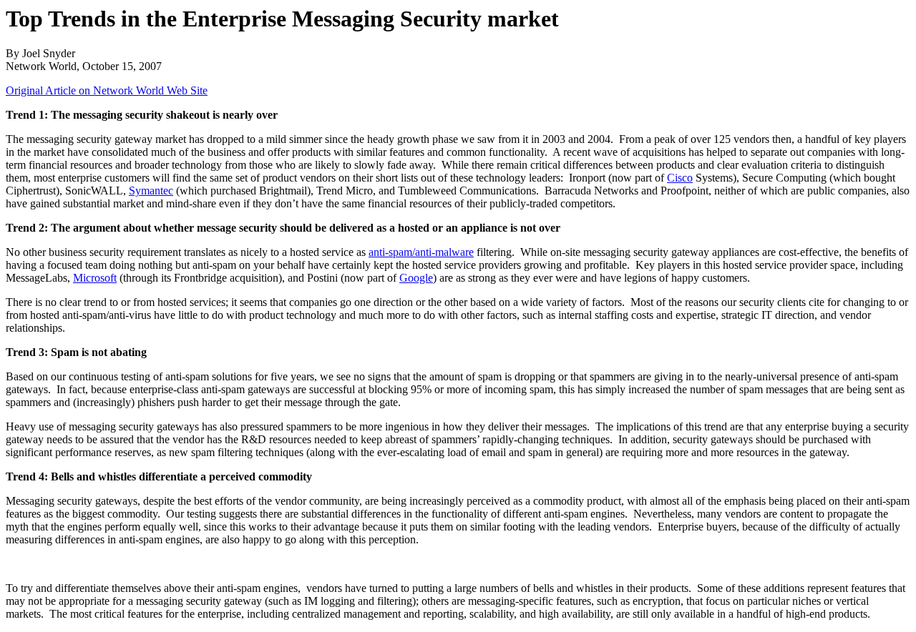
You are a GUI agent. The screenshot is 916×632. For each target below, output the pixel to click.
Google (416, 278)
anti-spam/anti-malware (421, 252)
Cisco (680, 178)
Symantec (151, 190)
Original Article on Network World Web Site (107, 90)
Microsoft (95, 278)
